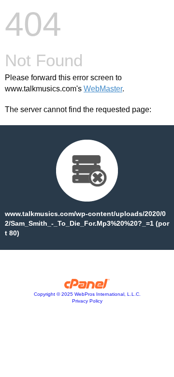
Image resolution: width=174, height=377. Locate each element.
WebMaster (103, 89)
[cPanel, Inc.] (87, 286)
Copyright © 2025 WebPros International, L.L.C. (87, 294)
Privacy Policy (87, 301)
